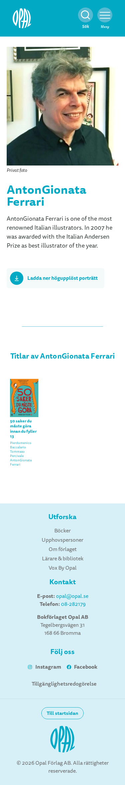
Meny (105, 26)
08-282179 (73, 604)
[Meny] (104, 15)
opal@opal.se (72, 596)
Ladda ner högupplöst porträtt (62, 278)
